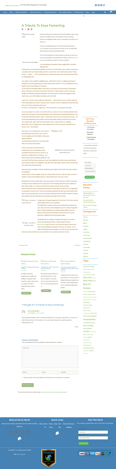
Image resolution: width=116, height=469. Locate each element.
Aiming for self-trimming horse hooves (49, 267)
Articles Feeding (86, 269)
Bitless (85, 223)
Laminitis (86, 331)
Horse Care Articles (90, 316)
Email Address (89, 168)
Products (85, 250)
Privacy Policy (51, 425)
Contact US (45, 425)
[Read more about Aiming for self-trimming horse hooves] (50, 262)
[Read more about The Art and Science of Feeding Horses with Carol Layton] (70, 262)
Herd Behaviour (93, 299)
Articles (85, 217)
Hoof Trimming (86, 310)
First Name (88, 162)
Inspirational (86, 241)
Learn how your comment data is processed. (54, 392)
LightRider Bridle (90, 334)
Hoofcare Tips (86, 307)
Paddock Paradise (86, 340)
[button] (7, 12)
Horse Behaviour (86, 313)
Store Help (59, 425)
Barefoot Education (86, 272)
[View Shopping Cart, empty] (111, 12)
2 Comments (43, 270)
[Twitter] (25, 29)
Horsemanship (87, 238)
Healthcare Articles (86, 299)
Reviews (85, 253)
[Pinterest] (28, 29)
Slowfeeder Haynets (88, 348)
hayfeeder (95, 297)
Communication (91, 291)
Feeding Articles (92, 294)
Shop (55, 424)
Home (41, 424)
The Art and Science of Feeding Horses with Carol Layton (70, 268)
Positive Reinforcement (87, 342)
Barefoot (92, 269)
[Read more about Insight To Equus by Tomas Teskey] (30, 262)
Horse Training (88, 326)
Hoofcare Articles (87, 305)
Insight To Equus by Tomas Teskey (30, 267)
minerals (85, 337)
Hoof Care (86, 232)
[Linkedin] (31, 29)
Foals (84, 297)
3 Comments (23, 270)
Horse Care (86, 235)
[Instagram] (101, 5)
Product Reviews (87, 345)
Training (91, 350)
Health (85, 229)
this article (42, 224)
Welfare (85, 256)
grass (91, 297)
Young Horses (85, 353)
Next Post (78, 245)
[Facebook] (96, 5)
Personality (86, 247)
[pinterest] (99, 5)
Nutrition (85, 244)
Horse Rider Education (89, 322)
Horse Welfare (87, 328)
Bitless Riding (88, 281)
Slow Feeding (85, 350)
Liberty (84, 334)
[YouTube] (104, 5)
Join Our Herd (90, 177)
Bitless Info (94, 277)
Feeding (85, 294)
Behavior (85, 220)
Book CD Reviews (87, 286)
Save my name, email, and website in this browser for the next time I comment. (47, 377)
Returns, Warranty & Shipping (69, 425)
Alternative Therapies (89, 266)
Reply (76, 327)
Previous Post (23, 245)
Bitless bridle (87, 277)
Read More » (26, 293)
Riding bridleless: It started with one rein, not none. (89, 195)
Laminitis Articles (93, 331)
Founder (87, 297)
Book (94, 280)
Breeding (85, 226)
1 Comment (63, 271)
